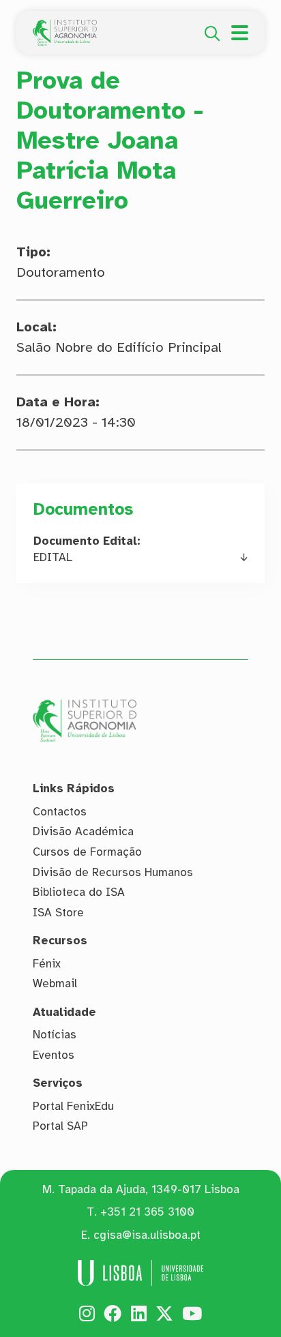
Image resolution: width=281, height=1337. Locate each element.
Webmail (55, 983)
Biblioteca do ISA (79, 892)
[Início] (65, 27)
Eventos (53, 1055)
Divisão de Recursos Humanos (113, 872)
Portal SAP (60, 1126)
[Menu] (239, 32)
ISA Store (58, 912)
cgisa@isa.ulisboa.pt (147, 1235)
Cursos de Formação (87, 852)
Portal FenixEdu (73, 1106)
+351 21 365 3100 (147, 1212)
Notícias (54, 1034)
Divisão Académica (83, 831)
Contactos (60, 812)
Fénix (47, 964)
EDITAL (52, 557)
